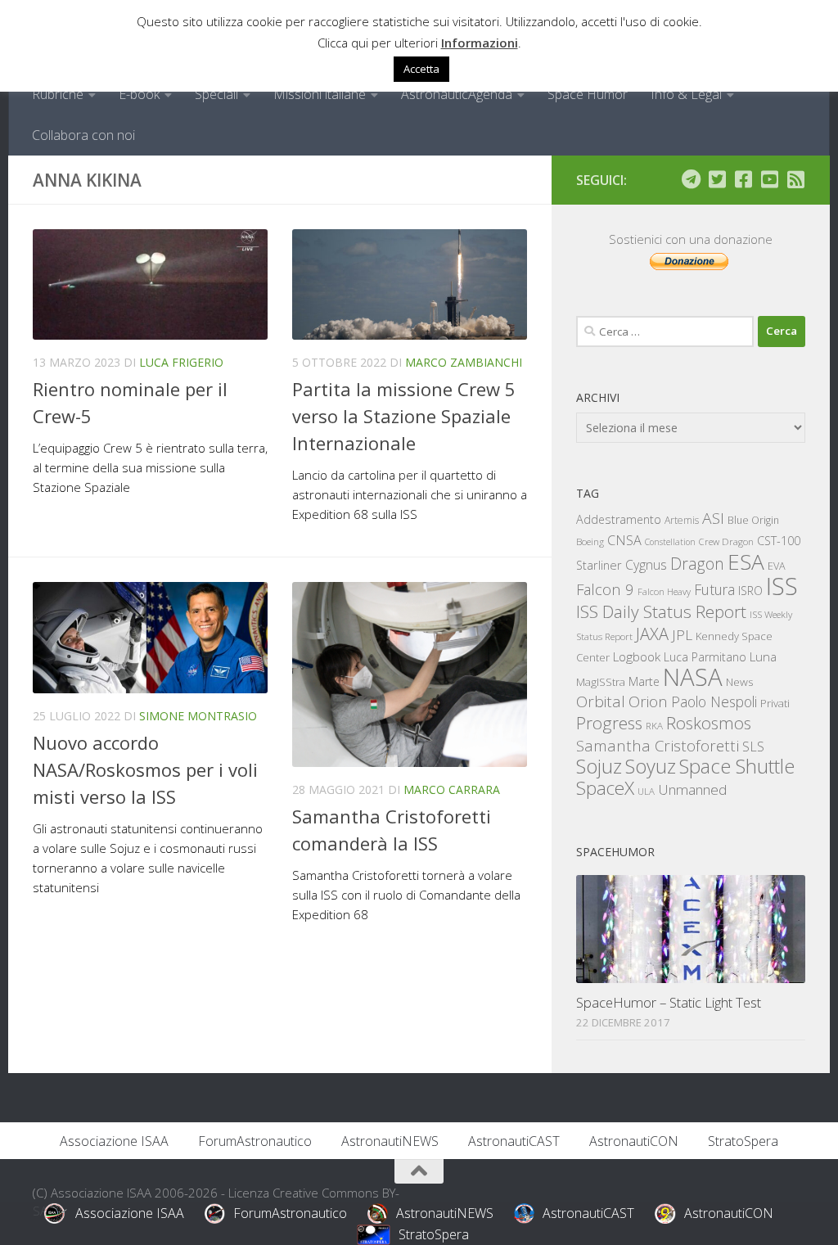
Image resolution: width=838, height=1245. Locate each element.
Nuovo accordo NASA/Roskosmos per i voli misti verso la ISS (145, 769)
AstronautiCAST (514, 1141)
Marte (644, 681)
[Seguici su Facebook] (743, 179)
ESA (746, 561)
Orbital (600, 701)
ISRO (750, 590)
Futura (714, 589)
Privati (775, 703)
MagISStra (600, 681)
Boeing (590, 541)
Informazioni (479, 42)
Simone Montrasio (198, 716)
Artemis (682, 520)
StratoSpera (743, 1141)
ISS (782, 586)
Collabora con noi (83, 135)
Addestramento (618, 519)
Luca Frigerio (181, 362)
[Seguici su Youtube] (769, 179)
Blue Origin (753, 520)
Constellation (670, 542)
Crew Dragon (726, 541)
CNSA (624, 540)
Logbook (636, 656)
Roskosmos (708, 722)
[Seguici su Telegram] (691, 179)
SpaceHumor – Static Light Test (668, 1002)
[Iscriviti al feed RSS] (795, 179)
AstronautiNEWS (390, 1141)
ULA (646, 791)
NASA (693, 677)
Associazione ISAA (114, 1141)
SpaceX (605, 788)
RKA (654, 725)
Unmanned (692, 789)
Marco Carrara (451, 789)
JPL (682, 634)
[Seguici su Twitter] (717, 179)
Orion (648, 701)
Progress (609, 722)
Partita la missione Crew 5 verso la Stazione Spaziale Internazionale (404, 416)
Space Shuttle (737, 765)
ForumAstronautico (255, 1141)
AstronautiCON (633, 1141)
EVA (777, 566)
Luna (763, 656)
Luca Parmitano (705, 657)
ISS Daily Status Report (661, 611)
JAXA (652, 634)
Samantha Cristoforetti (657, 745)
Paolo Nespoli (714, 701)
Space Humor (587, 94)
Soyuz (650, 766)
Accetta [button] (421, 68)
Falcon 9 (605, 589)
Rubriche (57, 94)
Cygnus (646, 565)
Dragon (697, 564)
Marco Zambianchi (463, 362)
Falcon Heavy (664, 591)
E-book (139, 94)
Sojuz (599, 765)
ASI (713, 518)
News (740, 681)
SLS (753, 747)
